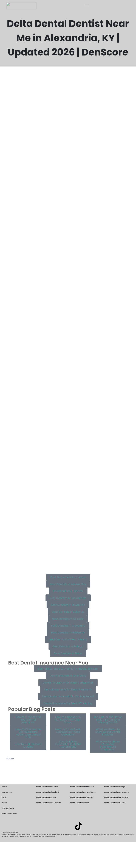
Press (4, 803)
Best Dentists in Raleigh (114, 787)
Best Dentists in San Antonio (116, 792)
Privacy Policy (8, 808)
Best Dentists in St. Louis (114, 803)
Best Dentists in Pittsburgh (82, 797)
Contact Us (7, 792)
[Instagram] (68, 825)
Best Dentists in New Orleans (83, 792)
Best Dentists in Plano (79, 803)
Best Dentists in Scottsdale (116, 797)
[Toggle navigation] (86, 6)
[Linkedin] (57, 825)
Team (4, 787)
